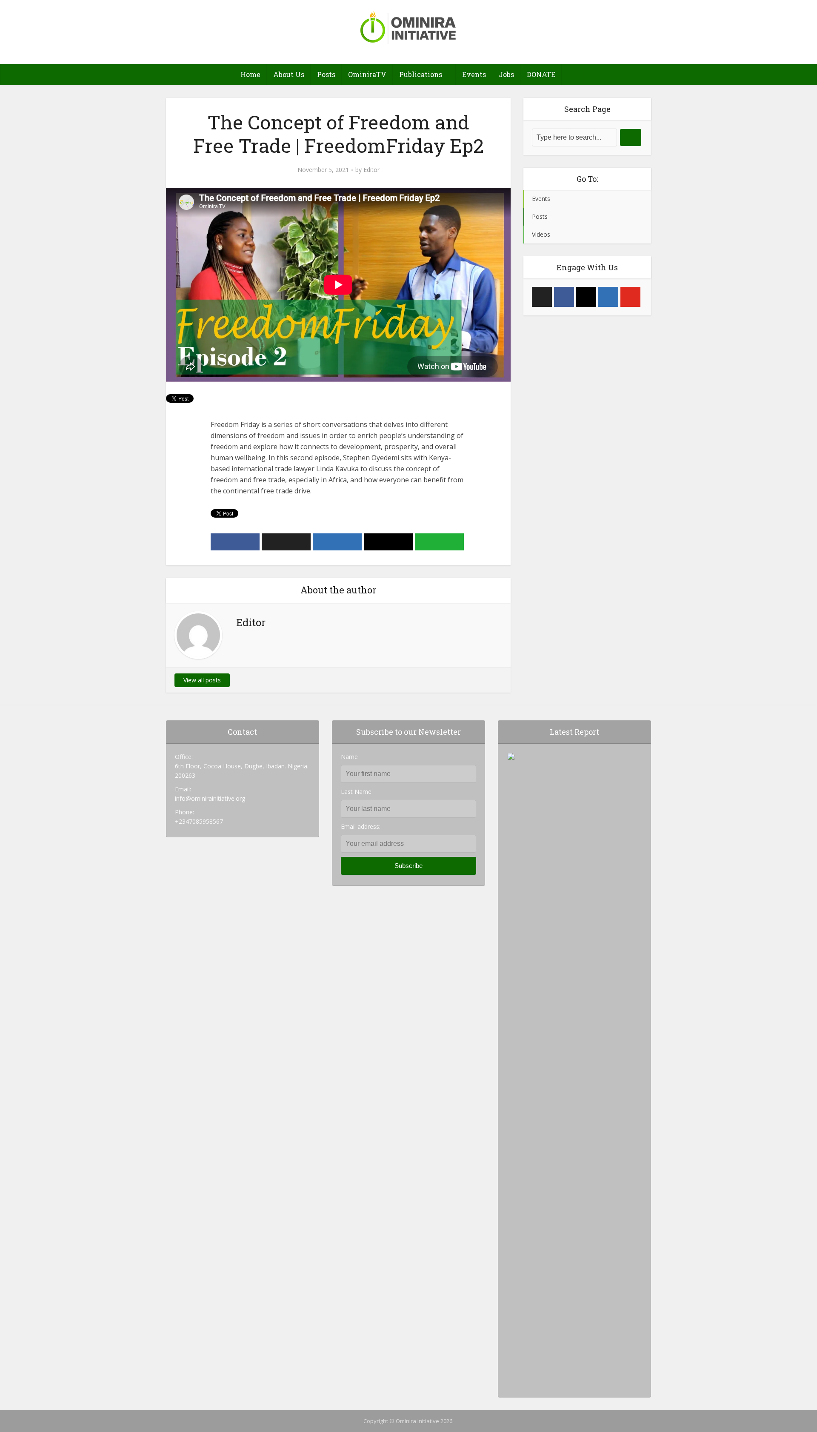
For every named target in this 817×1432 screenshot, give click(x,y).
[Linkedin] (608, 297)
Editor (371, 170)
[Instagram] (586, 297)
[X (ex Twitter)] (542, 297)
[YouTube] (630, 297)
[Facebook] (564, 297)
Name (349, 757)
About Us (288, 74)
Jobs (506, 74)
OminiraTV (367, 74)
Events (474, 74)
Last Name (356, 792)
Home (250, 74)
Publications (420, 74)
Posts (326, 74)
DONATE (541, 74)
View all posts (202, 680)
